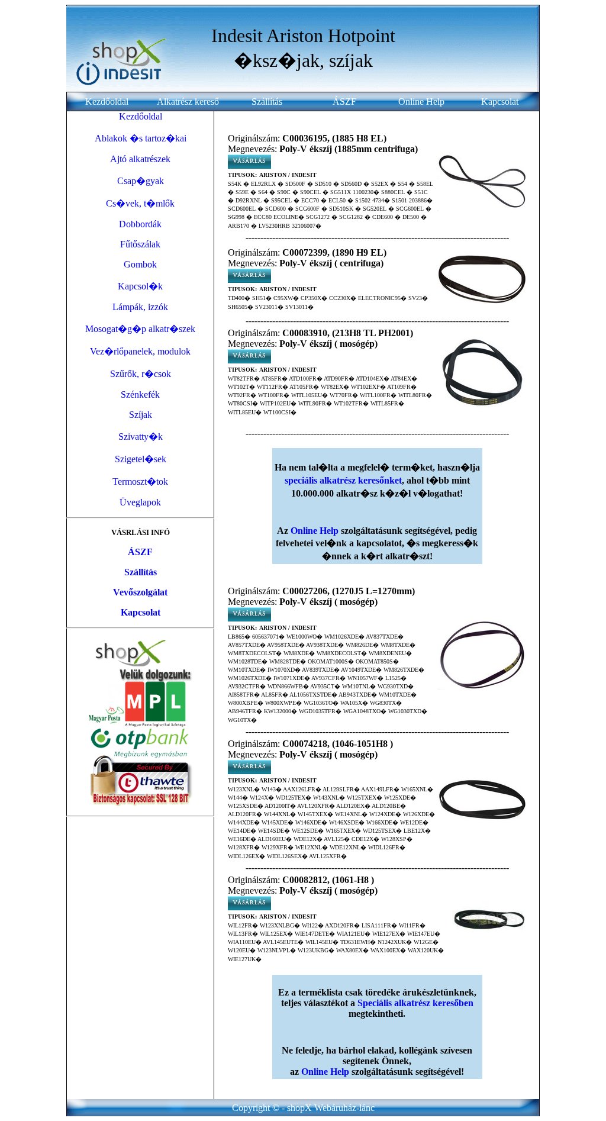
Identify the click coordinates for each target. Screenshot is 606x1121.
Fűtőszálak (140, 244)
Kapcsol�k (140, 286)
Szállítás (267, 101)
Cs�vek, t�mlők (140, 203)
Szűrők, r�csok (140, 374)
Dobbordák (140, 224)
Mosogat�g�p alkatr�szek (140, 329)
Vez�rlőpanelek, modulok (140, 351)
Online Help (421, 101)
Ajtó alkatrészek (140, 159)
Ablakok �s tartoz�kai (140, 138)
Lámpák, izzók (140, 307)
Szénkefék (140, 394)
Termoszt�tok (140, 481)
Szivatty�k (140, 436)
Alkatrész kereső (188, 101)
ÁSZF (344, 101)
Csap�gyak (140, 181)
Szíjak (140, 415)
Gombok (140, 264)
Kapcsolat (499, 101)
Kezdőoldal (106, 101)
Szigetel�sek (140, 459)
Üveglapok (140, 502)
